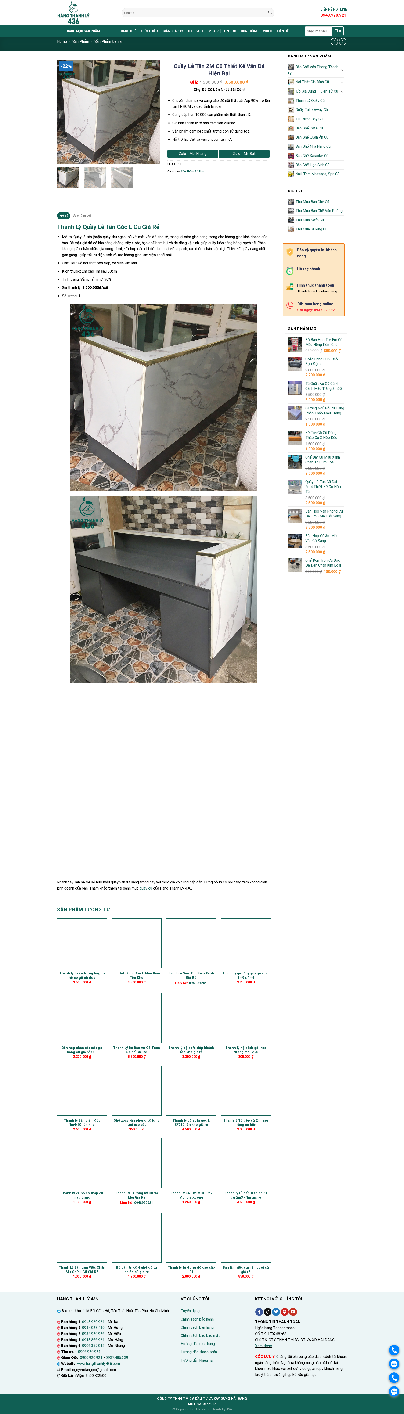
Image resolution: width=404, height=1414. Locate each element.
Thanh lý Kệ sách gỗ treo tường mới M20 (245, 1050)
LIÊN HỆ (283, 31)
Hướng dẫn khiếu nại (197, 1360)
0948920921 (198, 983)
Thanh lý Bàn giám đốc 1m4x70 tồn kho (82, 1123)
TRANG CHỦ (128, 31)
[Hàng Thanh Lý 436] (86, 12)
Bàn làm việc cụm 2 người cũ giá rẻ (246, 1270)
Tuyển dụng (190, 1311)
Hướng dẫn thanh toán (199, 1352)
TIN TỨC (230, 31)
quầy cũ (146, 888)
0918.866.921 (93, 1340)
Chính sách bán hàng (197, 1327)
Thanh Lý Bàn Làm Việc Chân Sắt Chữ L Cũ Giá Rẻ (82, 1270)
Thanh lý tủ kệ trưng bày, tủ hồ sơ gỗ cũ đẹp (82, 975)
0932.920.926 (93, 1333)
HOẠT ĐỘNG (249, 31)
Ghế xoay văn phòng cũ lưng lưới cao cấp (137, 1123)
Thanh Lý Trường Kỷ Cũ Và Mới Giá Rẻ (136, 1195)
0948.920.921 (93, 1322)
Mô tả (63, 215)
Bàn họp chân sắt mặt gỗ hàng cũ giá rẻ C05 (82, 1050)
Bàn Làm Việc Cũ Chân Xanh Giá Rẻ (191, 975)
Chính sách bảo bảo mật (200, 1335)
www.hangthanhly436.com (98, 1363)
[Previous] (65, 112)
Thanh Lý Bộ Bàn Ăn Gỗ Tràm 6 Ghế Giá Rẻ (136, 1050)
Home (62, 41)
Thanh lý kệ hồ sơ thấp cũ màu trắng (82, 1195)
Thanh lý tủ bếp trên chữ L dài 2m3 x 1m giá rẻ (246, 1195)
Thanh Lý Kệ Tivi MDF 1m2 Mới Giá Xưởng (191, 1195)
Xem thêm (263, 1346)
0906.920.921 (89, 1351)
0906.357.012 (93, 1345)
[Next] (152, 112)
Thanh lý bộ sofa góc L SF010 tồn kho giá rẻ (191, 1123)
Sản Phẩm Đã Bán (108, 41)
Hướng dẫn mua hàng (198, 1344)
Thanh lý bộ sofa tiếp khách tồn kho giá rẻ (191, 1050)
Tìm (338, 31)
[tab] (63, 215)
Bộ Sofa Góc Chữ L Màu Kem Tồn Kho (136, 975)
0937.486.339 (117, 1357)
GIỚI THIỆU (149, 31)
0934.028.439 (93, 1327)
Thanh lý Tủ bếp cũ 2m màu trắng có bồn (245, 1123)
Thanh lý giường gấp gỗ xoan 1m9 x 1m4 (246, 975)
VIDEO (267, 31)
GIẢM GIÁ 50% (173, 31)
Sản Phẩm (80, 41)
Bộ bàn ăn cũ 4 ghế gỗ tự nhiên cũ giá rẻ (136, 1270)
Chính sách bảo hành (197, 1319)
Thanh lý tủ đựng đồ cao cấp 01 (191, 1270)
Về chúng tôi (81, 215)
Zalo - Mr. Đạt (244, 153)
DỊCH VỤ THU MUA (202, 31)
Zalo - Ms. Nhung (192, 153)
